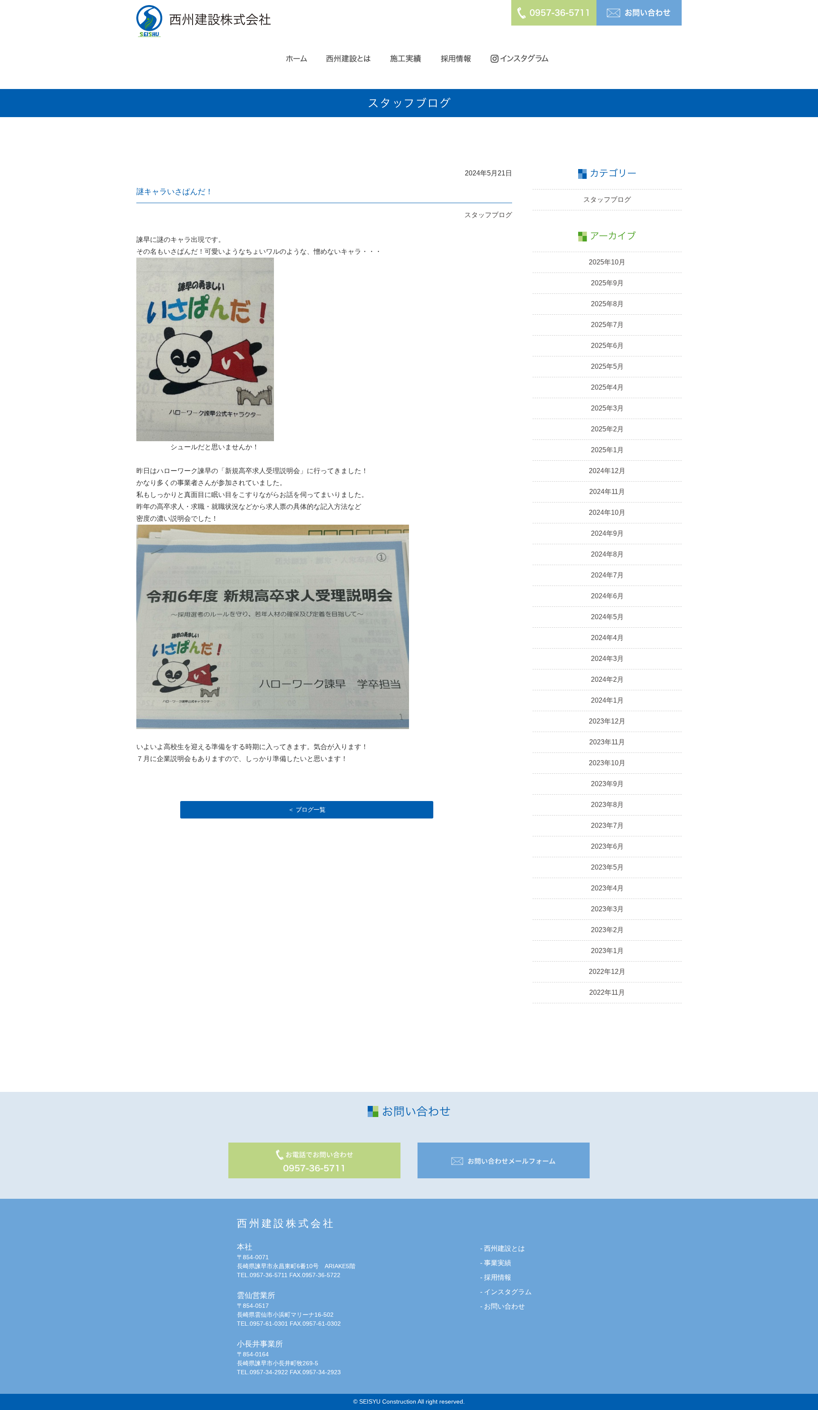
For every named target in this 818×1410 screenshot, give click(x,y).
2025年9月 (607, 283)
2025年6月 (607, 345)
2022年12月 (607, 971)
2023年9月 (607, 783)
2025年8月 (607, 303)
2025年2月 (607, 429)
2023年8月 (607, 804)
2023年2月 (607, 929)
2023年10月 (607, 763)
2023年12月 (607, 721)
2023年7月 (607, 825)
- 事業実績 (495, 1262)
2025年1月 (607, 450)
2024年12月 (607, 470)
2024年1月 (607, 700)
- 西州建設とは (502, 1248)
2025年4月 (607, 387)
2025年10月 (607, 262)
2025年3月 (607, 408)
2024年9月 (607, 533)
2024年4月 (607, 637)
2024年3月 (607, 658)
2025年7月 (607, 324)
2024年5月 (607, 616)
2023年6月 (607, 846)
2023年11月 (607, 742)
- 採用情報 (495, 1277)
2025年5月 (607, 366)
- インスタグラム (506, 1291)
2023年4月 (607, 888)
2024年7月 (607, 575)
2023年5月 (607, 867)
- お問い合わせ (502, 1306)
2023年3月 (607, 909)
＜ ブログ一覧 (306, 809)
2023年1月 (607, 950)
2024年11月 (607, 491)
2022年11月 (607, 992)
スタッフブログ (488, 214)
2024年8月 (607, 554)
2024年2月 (607, 679)
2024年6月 (607, 596)
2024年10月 (607, 512)
